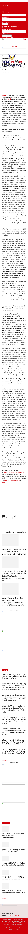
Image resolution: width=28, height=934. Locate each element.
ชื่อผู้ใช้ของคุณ (5, 17)
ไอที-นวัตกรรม (6, 924)
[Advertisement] (14, 499)
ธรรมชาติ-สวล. (20, 924)
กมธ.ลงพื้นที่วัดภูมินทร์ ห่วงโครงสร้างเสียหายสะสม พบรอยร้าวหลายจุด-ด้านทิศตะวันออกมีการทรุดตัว (14, 732)
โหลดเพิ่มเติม (5, 760)
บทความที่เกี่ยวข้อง (8, 532)
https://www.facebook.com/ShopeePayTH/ (14, 472)
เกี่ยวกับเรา (5, 5)
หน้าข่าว (5, 919)
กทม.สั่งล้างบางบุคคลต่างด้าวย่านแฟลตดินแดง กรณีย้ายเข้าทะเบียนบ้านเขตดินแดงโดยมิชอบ (14, 551)
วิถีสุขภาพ (11, 921)
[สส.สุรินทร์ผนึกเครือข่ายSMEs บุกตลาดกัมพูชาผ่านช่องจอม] (14, 872)
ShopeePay (5, 95)
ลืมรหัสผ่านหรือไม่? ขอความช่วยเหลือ (10, 26)
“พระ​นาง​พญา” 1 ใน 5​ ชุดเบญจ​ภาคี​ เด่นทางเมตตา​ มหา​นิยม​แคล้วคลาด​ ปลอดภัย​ (14, 835)
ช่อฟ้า (5, 923)
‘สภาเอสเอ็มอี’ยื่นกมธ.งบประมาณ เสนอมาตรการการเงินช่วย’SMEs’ (13, 892)
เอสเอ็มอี (15, 919)
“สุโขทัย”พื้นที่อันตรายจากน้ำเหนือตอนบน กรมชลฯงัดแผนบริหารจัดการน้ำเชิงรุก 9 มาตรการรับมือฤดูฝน (14, 709)
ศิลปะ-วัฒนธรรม (13, 926)
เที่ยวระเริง (15, 923)
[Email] (18, 524)
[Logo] (11, 66)
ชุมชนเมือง (23, 921)
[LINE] (15, 524)
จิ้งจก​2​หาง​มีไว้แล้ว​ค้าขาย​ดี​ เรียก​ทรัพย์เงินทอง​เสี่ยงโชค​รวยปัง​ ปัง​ (13, 864)
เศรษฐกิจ (10, 919)
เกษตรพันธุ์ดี (20, 919)
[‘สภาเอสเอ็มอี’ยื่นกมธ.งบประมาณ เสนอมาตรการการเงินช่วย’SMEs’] (14, 886)
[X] (11, 524)
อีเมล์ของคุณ (5, 33)
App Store (7, 480)
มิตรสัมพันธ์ (11, 929)
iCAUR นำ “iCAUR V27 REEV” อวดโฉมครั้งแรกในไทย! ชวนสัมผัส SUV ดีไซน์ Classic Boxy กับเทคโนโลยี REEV (14, 752)
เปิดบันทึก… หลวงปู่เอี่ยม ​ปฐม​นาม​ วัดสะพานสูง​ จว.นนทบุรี (13, 850)
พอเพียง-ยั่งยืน (21, 926)
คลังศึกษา (20, 923)
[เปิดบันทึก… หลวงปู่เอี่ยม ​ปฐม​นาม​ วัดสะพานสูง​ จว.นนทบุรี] (14, 844)
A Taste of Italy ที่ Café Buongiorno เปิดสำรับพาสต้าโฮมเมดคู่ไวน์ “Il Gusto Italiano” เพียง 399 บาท (14, 742)
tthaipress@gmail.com (13, 915)
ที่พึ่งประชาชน (4, 921)
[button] (2, 52)
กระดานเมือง (5, 926)
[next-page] (2, 608)
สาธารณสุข (13, 924)
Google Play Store (15, 480)
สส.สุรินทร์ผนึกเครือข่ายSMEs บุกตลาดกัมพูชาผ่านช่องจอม (13, 878)
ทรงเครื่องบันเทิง (7, 927)
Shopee (7, 516)
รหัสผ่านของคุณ (5, 22)
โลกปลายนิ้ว (14, 927)
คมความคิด (16, 921)
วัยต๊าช (9, 923)
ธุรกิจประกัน (20, 927)
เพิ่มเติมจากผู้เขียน (20, 532)
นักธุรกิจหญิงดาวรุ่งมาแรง (7, 517)
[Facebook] (8, 524)
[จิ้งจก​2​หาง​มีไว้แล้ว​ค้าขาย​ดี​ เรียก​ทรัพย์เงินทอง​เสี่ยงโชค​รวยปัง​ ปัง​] (14, 858)
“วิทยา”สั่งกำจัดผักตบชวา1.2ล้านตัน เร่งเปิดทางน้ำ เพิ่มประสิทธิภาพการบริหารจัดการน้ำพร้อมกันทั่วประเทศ (14, 720)
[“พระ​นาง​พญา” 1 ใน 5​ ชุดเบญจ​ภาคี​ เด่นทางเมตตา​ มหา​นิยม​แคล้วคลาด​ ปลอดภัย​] (14, 829)
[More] (22, 524)
